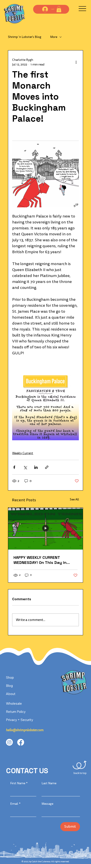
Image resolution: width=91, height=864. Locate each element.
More (53, 37)
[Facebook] (20, 742)
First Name (19, 783)
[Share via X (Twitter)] (25, 467)
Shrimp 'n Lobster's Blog (24, 37)
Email (15, 804)
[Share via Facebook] (14, 467)
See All (74, 499)
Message (47, 804)
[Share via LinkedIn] (36, 467)
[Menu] (82, 9)
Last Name (49, 783)
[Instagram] (9, 742)
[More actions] (76, 62)
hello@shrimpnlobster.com (25, 730)
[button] (58, 9)
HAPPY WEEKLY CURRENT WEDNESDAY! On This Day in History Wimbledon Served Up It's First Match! (42, 560)
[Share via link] (47, 467)
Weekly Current (22, 453)
